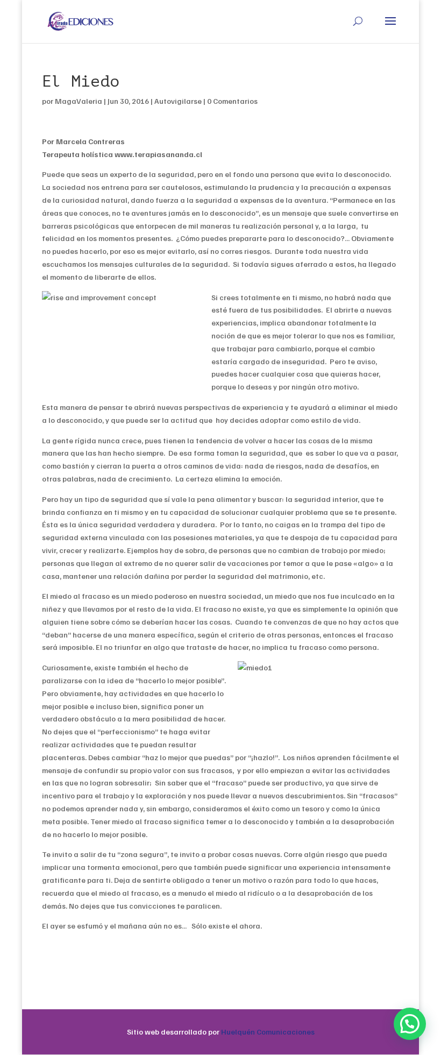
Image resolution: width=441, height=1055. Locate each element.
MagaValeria (78, 100)
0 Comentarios (232, 100)
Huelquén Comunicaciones (268, 1031)
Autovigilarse (178, 100)
